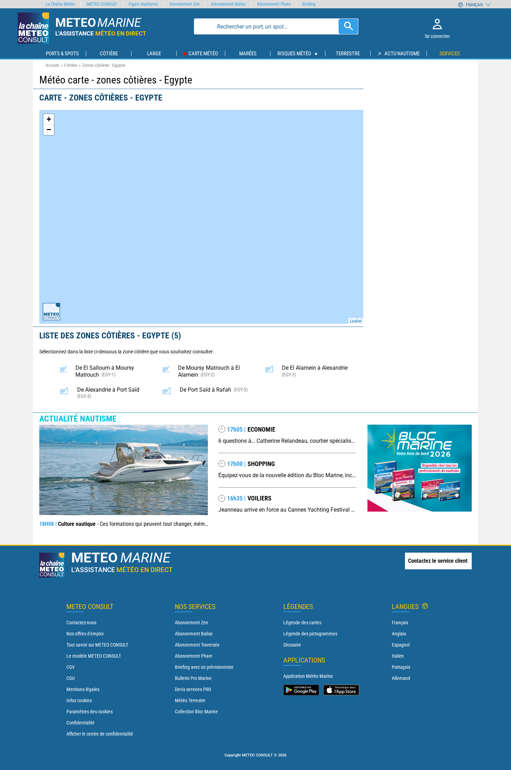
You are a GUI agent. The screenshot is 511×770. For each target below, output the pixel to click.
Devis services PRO (193, 689)
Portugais (401, 667)
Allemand (401, 678)
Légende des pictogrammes (310, 633)
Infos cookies (79, 700)
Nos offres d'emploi (85, 633)
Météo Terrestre (190, 700)
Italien (398, 656)
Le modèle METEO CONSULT (93, 656)
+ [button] (49, 119)
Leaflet (356, 320)
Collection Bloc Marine (196, 711)
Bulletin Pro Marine (193, 678)
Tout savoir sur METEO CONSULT (97, 645)
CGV (70, 667)
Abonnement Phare (193, 656)
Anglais (399, 633)
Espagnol (400, 645)
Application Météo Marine (308, 676)
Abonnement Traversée (197, 645)
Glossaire (292, 645)
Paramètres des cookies (89, 711)
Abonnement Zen (191, 622)
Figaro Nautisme (143, 4)
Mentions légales (82, 689)
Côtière (70, 65)
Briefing (308, 4)
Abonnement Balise (194, 633)
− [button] (49, 129)
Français (400, 622)
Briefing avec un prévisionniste (204, 667)
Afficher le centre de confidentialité (99, 734)
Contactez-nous (81, 622)
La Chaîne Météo (60, 4)
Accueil (52, 65)
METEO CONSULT (102, 4)
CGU (70, 678)
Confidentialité (80, 722)
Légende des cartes (302, 622)
